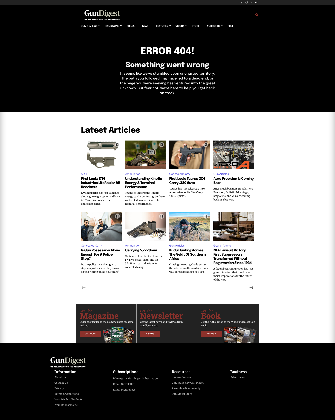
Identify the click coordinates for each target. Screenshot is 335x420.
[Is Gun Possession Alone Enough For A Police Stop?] (101, 226)
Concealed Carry (179, 174)
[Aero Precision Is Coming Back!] (233, 155)
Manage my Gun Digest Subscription (135, 378)
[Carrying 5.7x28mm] (145, 226)
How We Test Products (68, 399)
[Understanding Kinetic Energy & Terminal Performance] (145, 155)
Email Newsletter (124, 384)
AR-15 (84, 174)
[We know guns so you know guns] (102, 15)
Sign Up (150, 333)
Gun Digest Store (182, 394)
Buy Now (211, 333)
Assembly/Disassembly (186, 388)
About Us (60, 377)
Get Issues (90, 333)
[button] (195, 15)
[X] (251, 3)
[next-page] (251, 287)
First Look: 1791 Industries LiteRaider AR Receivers (100, 183)
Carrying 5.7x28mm (141, 250)
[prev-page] (83, 287)
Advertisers (237, 377)
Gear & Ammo (222, 245)
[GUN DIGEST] (167, 362)
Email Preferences (124, 389)
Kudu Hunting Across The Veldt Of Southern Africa (187, 255)
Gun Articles (221, 174)
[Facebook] (242, 3)
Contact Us (61, 382)
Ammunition (132, 174)
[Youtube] (256, 3)
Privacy (59, 388)
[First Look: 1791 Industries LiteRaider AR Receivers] (101, 155)
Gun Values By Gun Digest (188, 382)
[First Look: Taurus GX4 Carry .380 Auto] (189, 155)
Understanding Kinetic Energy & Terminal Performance (143, 183)
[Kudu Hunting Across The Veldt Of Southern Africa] (189, 226)
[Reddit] (247, 3)
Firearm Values (181, 377)
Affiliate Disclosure (66, 405)
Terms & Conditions (66, 394)
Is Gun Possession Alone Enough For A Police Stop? (100, 255)
